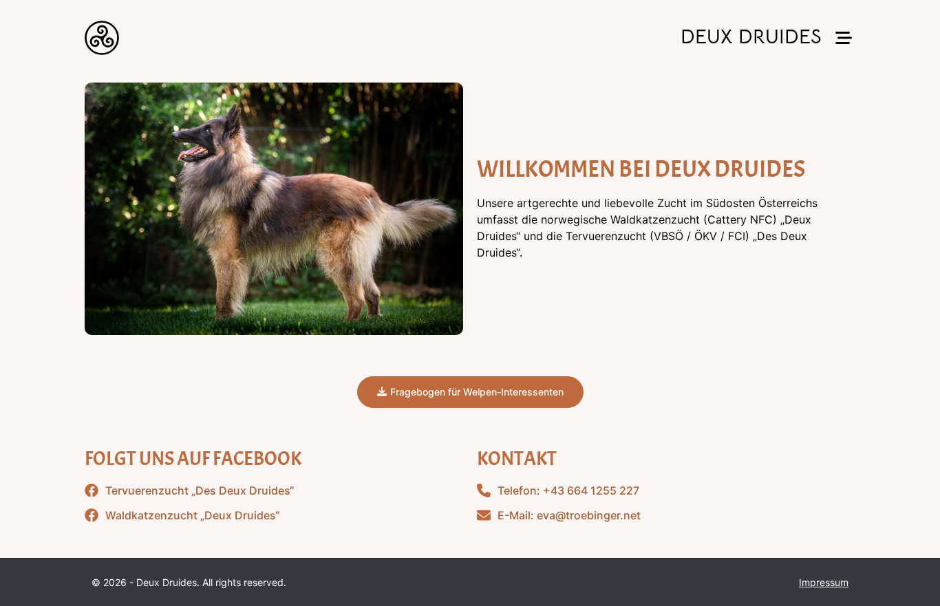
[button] (843, 38)
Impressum (823, 582)
